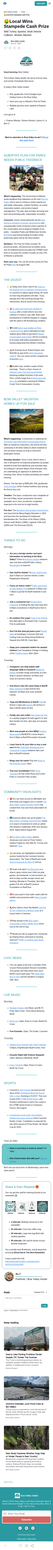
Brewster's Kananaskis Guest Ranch (32, 510)
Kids (41, 702)
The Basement (33, 869)
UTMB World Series (29, 1099)
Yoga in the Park (38, 618)
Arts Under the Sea (39, 715)
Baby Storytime (16, 689)
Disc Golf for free (39, 573)
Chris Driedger (10, 486)
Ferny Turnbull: (16, 1065)
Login (44, 1306)
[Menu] (49, 3)
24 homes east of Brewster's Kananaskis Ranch (24, 442)
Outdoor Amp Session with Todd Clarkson (28, 1045)
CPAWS (8, 235)
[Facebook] (26, 1528)
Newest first (39, 1292)
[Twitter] (20, 1528)
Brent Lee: (14, 1021)
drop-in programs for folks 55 (22, 862)
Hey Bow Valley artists (22, 837)
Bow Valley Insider (11, 12)
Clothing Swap (21, 653)
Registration (15, 565)
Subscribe (41, 3)
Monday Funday (17, 1008)
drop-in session (33, 559)
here (14, 265)
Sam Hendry (25, 1090)
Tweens (29, 705)
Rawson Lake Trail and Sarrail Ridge (26, 372)
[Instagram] (33, 1528)
